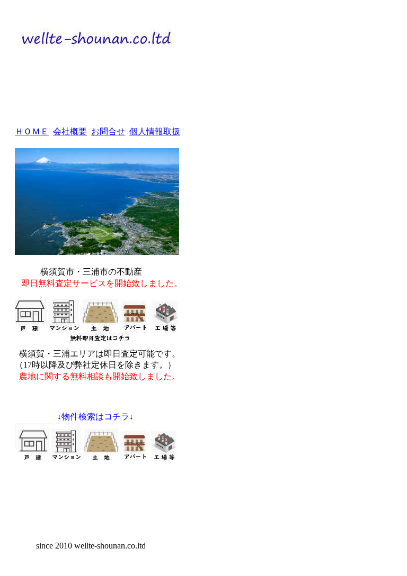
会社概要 (70, 131)
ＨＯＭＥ (32, 131)
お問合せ (108, 131)
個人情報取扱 (154, 131)
